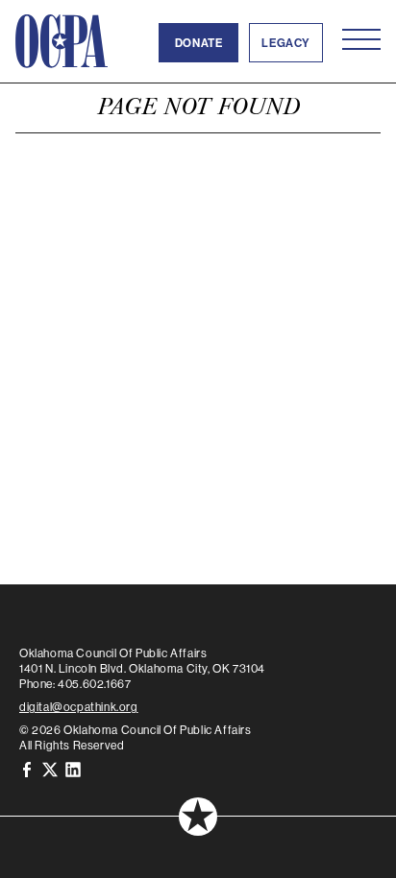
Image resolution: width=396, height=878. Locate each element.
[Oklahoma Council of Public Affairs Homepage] (61, 41)
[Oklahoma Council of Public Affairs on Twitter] (50, 768)
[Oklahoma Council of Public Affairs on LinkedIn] (73, 768)
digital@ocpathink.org (78, 707)
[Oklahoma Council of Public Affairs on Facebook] (27, 768)
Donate (199, 43)
